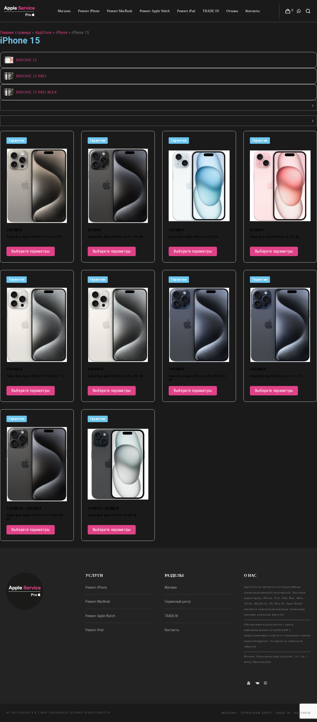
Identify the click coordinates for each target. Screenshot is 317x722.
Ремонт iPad (94, 630)
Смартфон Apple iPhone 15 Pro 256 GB (115, 376)
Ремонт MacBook (97, 601)
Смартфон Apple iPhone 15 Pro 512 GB (34, 237)
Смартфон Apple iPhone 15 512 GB (193, 237)
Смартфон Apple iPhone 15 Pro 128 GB (115, 237)
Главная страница (15, 32)
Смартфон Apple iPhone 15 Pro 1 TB (276, 376)
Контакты (172, 630)
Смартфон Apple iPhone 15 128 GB (274, 237)
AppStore (43, 32)
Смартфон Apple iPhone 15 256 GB (112, 515)
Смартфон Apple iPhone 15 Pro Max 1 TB (35, 376)
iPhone (62, 32)
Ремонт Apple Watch (100, 616)
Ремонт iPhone (96, 587)
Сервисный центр (178, 601)
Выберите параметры (30, 251)
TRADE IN (171, 616)
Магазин (171, 587)
